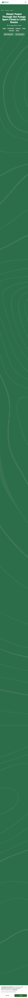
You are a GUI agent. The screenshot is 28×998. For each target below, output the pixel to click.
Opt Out (7, 995)
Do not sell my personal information (8, 991)
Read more (15, 989)
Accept (20, 995)
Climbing (7, 10)
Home (2, 10)
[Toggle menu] (25, 2)
